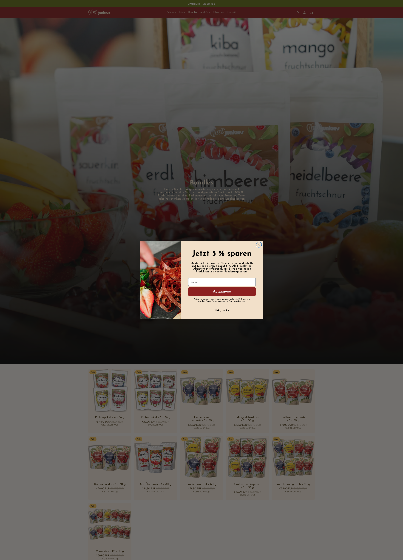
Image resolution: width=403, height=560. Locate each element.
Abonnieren (222, 292)
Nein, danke (222, 310)
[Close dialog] (259, 244)
